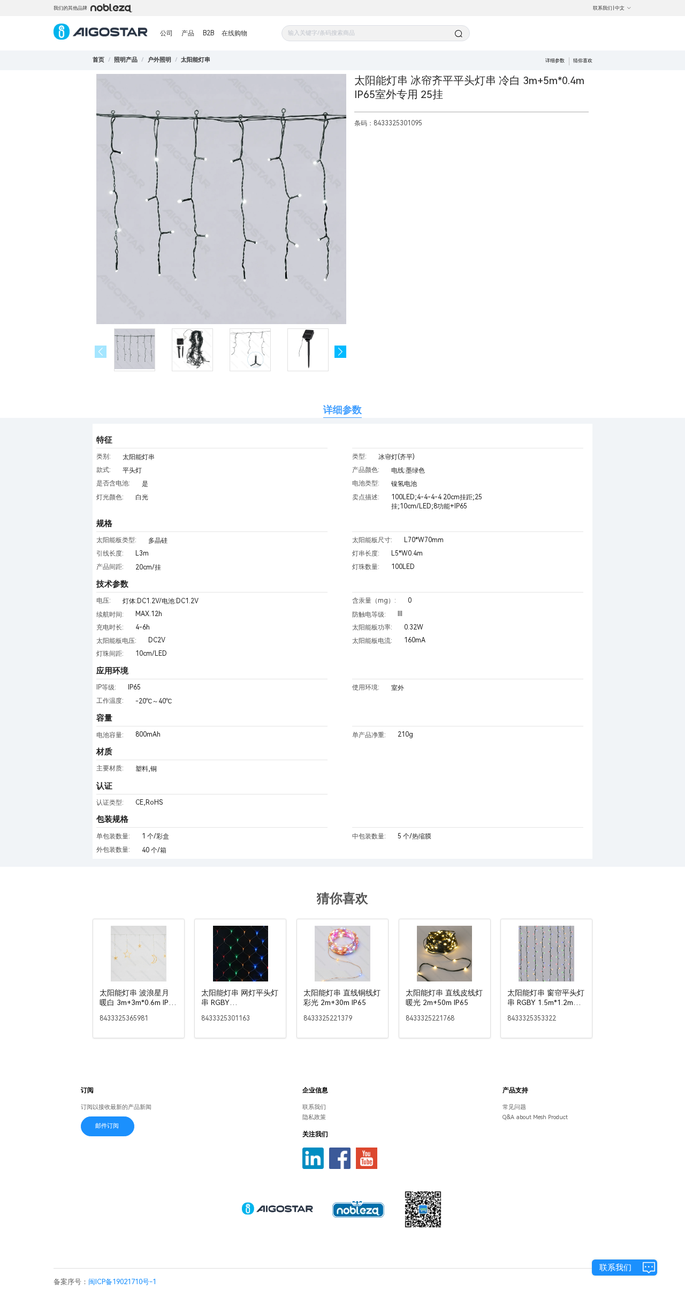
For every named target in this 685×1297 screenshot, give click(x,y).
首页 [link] (98, 59)
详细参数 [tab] (342, 409)
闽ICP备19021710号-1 (122, 1282)
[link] (126, 59)
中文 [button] (620, 8)
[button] (340, 352)
